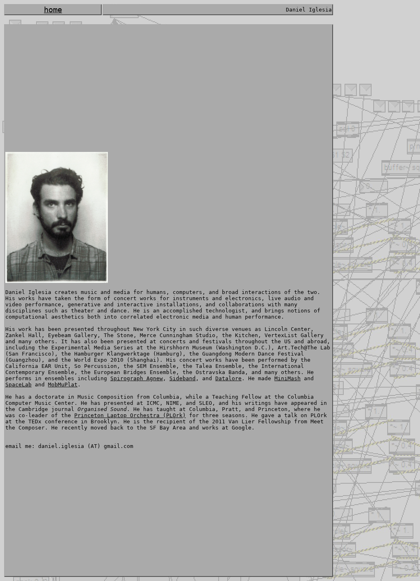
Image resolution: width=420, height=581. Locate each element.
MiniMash (287, 378)
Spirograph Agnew (136, 378)
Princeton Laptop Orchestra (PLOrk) (130, 415)
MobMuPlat (63, 384)
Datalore (228, 378)
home (53, 9)
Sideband (182, 378)
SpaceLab (18, 384)
